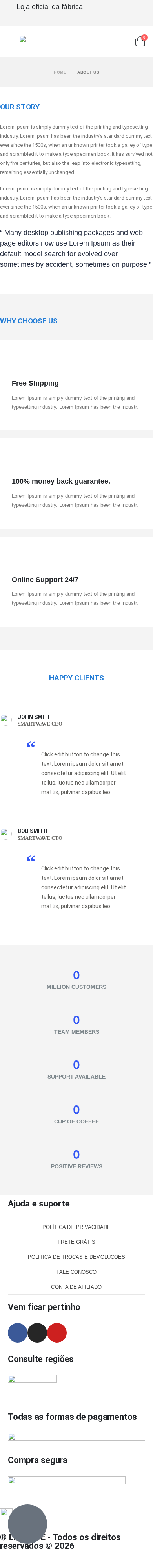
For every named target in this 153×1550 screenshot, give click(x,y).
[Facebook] (17, 1333)
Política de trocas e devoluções (76, 1257)
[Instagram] (37, 1333)
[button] (14, 41)
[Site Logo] (35, 41)
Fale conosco (76, 1272)
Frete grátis (77, 1242)
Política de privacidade (76, 1227)
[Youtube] (57, 1333)
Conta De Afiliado (76, 1287)
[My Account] (123, 41)
